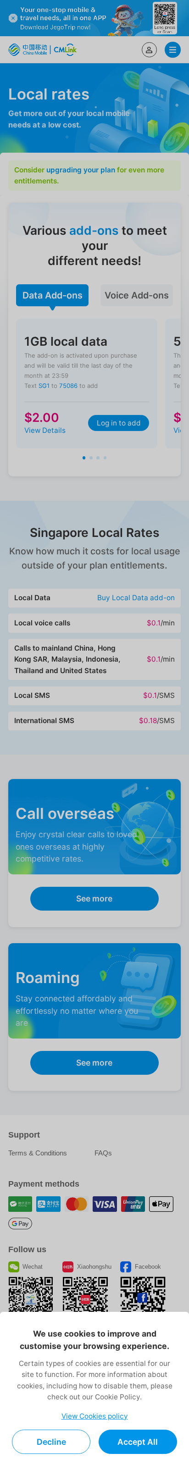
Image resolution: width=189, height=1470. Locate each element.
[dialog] (94, 1391)
